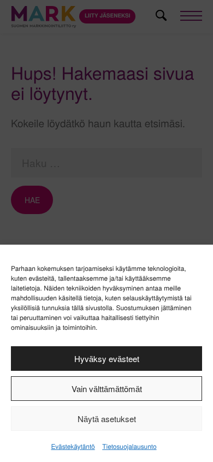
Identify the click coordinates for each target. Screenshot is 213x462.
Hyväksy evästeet (106, 358)
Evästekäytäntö (72, 446)
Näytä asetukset (107, 418)
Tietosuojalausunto (129, 446)
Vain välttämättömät (107, 388)
